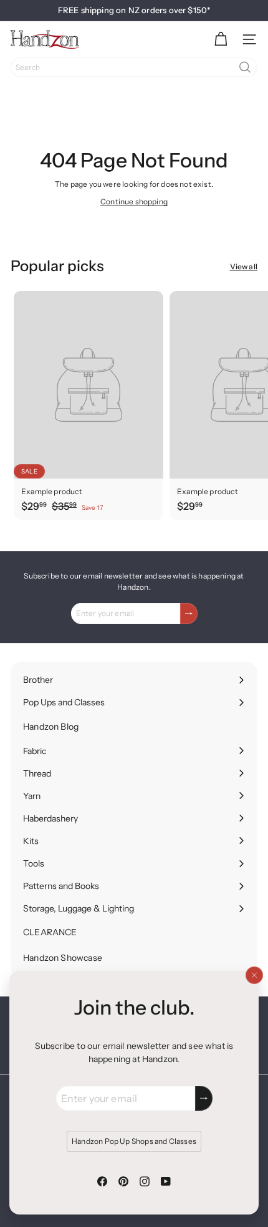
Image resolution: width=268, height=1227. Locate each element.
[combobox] (134, 67)
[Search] (244, 67)
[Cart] (220, 39)
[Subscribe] (204, 1098)
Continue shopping (134, 201)
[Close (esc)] (254, 975)
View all (243, 266)
